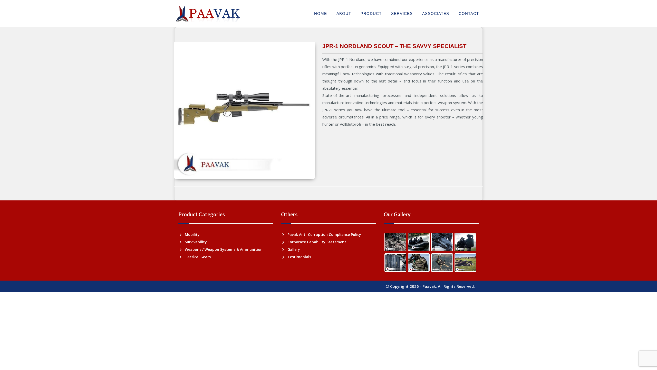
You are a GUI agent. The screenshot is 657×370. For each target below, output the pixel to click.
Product (371, 13)
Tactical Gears (198, 256)
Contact (469, 13)
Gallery (293, 249)
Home (320, 13)
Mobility (192, 234)
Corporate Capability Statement (316, 241)
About (343, 13)
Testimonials (299, 256)
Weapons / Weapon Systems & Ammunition (224, 249)
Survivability (196, 241)
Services (402, 13)
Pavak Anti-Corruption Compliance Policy (324, 234)
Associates (435, 13)
